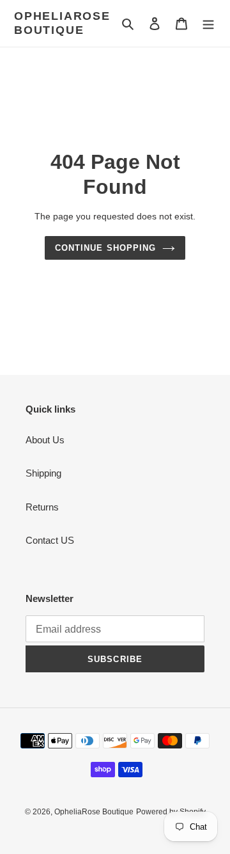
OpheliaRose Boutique (62, 23)
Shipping (43, 473)
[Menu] (208, 23)
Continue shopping (105, 248)
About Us (45, 439)
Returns (42, 507)
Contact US (50, 540)
